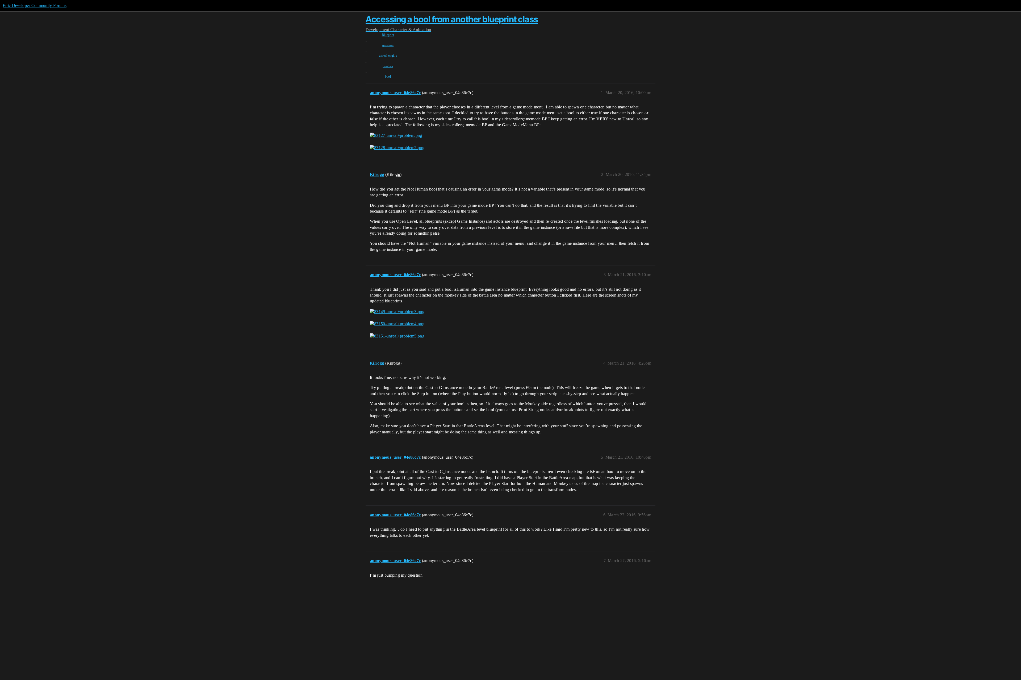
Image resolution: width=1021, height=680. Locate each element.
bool (388, 76)
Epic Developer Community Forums (34, 5)
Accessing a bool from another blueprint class (452, 19)
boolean (388, 66)
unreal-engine (388, 55)
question (388, 45)
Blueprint (388, 35)
